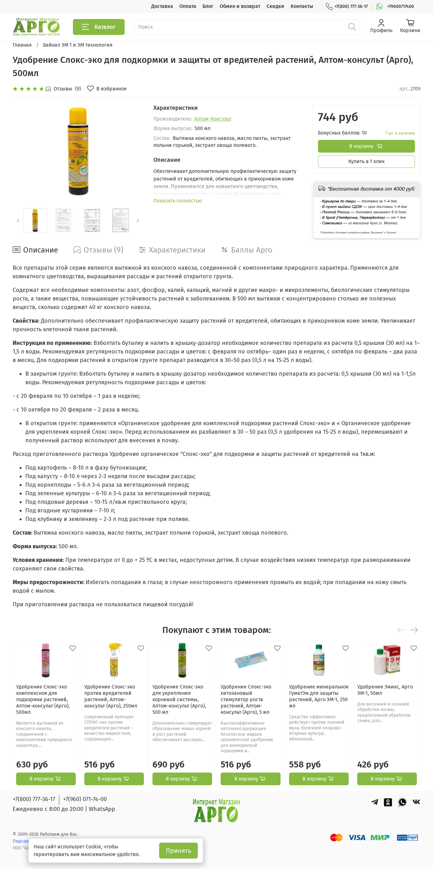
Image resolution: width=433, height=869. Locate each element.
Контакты (302, 6)
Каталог (105, 26)
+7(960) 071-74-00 (85, 799)
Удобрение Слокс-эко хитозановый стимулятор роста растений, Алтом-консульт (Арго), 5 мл (246, 699)
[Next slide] (133, 151)
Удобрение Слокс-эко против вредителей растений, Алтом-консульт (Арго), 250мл (110, 696)
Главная (22, 45)
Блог (208, 6)
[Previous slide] (22, 151)
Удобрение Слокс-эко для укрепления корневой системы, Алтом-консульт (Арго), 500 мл (179, 699)
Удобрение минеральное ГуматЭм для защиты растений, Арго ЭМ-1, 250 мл (319, 696)
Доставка (162, 6)
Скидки (275, 6)
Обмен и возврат (240, 6)
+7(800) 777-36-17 (351, 6)
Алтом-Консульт (212, 119)
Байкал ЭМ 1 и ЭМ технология (78, 45)
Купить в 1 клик (366, 161)
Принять (178, 850)
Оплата (187, 6)
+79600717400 (400, 6)
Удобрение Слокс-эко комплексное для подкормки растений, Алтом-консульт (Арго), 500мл (43, 699)
